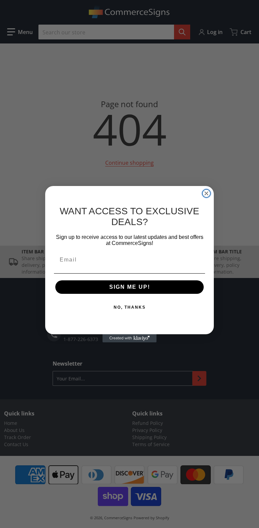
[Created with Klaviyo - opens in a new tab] (129, 338)
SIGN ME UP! (129, 287)
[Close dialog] (206, 193)
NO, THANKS (130, 307)
